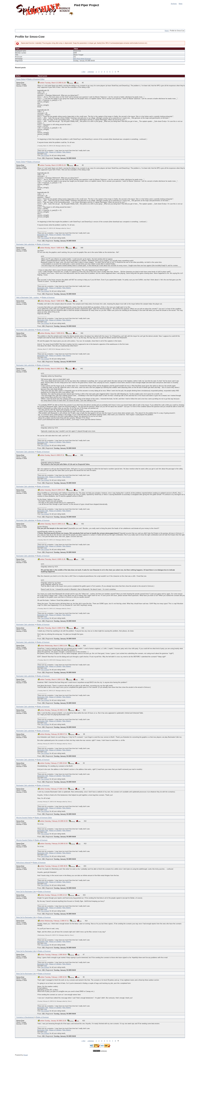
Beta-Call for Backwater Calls (26, 891)
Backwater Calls (42, 152)
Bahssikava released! (23, 862)
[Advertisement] (57, 21)
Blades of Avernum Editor (35, 79)
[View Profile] (70, 82)
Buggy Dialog (20, 79)
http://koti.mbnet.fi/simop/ (82, 59)
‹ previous (90, 72)
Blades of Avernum (33, 162)
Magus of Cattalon (55, 152)
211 (43, 158)
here (45, 154)
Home (167, 31)
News (180, 4)
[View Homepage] (76, 82)
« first (83, 72)
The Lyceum (45, 155)
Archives (174, 4)
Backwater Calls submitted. (25, 244)
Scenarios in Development (25, 1017)
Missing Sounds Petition (24, 817)
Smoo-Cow (20, 83)
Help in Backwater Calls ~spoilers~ (28, 297)
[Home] (45, 9)
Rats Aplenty (66, 152)
